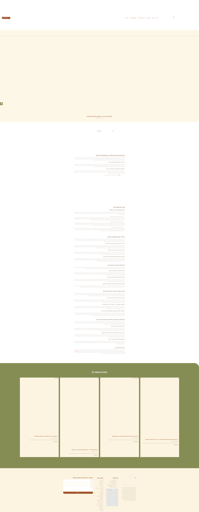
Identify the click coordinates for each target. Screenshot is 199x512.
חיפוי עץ (101, 492)
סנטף (102, 486)
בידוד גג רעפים (100, 501)
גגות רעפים (101, 509)
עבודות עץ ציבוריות (99, 505)
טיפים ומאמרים (133, 18)
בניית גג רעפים (100, 502)
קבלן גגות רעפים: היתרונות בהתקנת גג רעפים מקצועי (125, 436)
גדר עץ (102, 490)
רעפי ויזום (101, 485)
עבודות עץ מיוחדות (99, 488)
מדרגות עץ (101, 482)
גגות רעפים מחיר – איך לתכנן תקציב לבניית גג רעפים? (85, 449)
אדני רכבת (101, 484)
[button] (1, 103)
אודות (153, 18)
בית (157, 18)
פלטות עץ (101, 480)
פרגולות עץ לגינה (100, 496)
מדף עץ (101, 481)
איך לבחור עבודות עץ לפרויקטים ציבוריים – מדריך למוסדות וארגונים (161, 439)
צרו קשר (126, 18)
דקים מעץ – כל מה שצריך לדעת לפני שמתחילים (45, 436)
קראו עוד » (175, 444)
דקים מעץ (101, 506)
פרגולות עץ (101, 508)
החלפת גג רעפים (100, 500)
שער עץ (101, 489)
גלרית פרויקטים (142, 18)
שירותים (148, 18)
